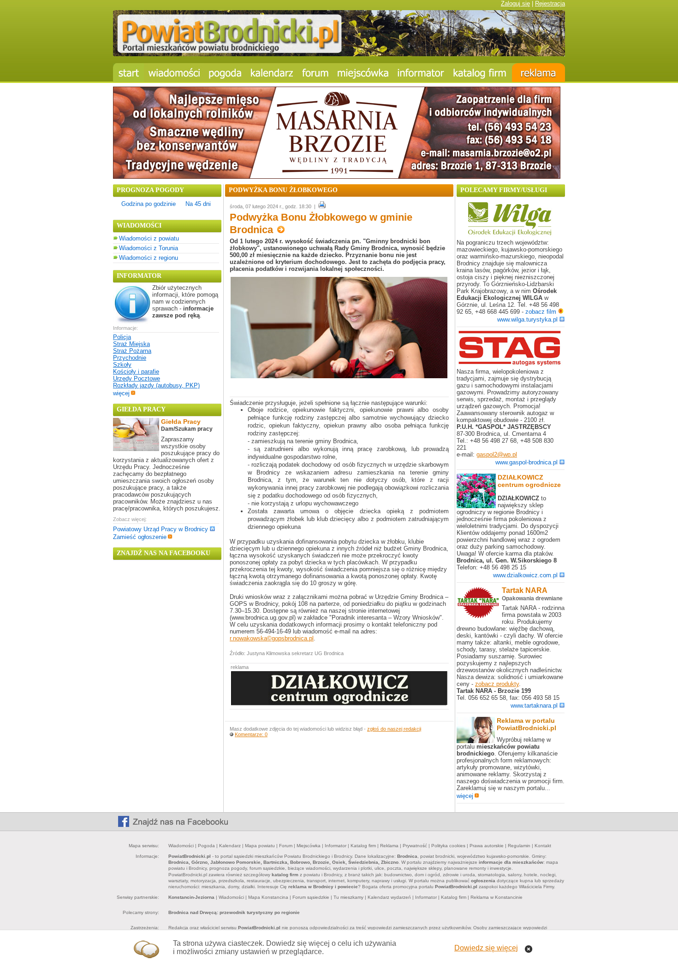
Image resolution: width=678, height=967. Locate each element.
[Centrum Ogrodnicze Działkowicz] (339, 703)
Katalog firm (363, 845)
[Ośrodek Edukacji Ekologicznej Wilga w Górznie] (510, 235)
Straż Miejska (131, 343)
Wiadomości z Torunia (148, 248)
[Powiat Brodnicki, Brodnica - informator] (421, 72)
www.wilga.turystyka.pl (527, 319)
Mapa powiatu (260, 845)
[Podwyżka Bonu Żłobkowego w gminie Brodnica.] (339, 376)
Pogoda (206, 845)
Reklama (389, 845)
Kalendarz (230, 845)
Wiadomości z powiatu (149, 238)
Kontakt (543, 845)
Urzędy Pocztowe (136, 378)
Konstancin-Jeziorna (191, 897)
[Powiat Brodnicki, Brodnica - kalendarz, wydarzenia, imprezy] (272, 72)
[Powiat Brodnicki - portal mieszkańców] (339, 54)
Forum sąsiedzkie (310, 897)
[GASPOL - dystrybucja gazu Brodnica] (510, 364)
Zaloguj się (515, 3)
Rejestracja (550, 3)
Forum (285, 845)
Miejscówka (309, 845)
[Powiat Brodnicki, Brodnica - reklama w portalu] (538, 72)
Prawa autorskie (487, 845)
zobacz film (541, 311)
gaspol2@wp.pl (496, 454)
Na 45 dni (198, 203)
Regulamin (519, 845)
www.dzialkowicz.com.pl (525, 575)
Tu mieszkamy (348, 897)
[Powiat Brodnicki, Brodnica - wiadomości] (174, 72)
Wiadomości (181, 845)
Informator (335, 845)
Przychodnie (129, 357)
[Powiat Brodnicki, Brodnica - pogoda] (225, 72)
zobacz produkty (497, 683)
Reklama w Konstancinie (496, 897)
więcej (121, 393)
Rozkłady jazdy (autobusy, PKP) (156, 385)
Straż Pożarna (132, 350)
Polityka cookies (448, 845)
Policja (122, 337)
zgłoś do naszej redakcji (394, 729)
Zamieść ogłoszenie (140, 536)
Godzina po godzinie (148, 203)
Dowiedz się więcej (486, 948)
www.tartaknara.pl (534, 705)
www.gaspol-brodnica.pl (526, 462)
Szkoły (122, 364)
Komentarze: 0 (251, 734)
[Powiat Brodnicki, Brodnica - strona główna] (128, 72)
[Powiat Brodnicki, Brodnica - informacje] (363, 72)
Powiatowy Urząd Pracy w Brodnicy (160, 529)
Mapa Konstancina (268, 897)
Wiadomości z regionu (148, 257)
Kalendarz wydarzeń (389, 897)
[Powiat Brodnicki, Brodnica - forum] (315, 72)
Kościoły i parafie (136, 371)
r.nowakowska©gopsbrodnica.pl (272, 638)
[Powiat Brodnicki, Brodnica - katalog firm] (480, 72)
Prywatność (415, 845)
